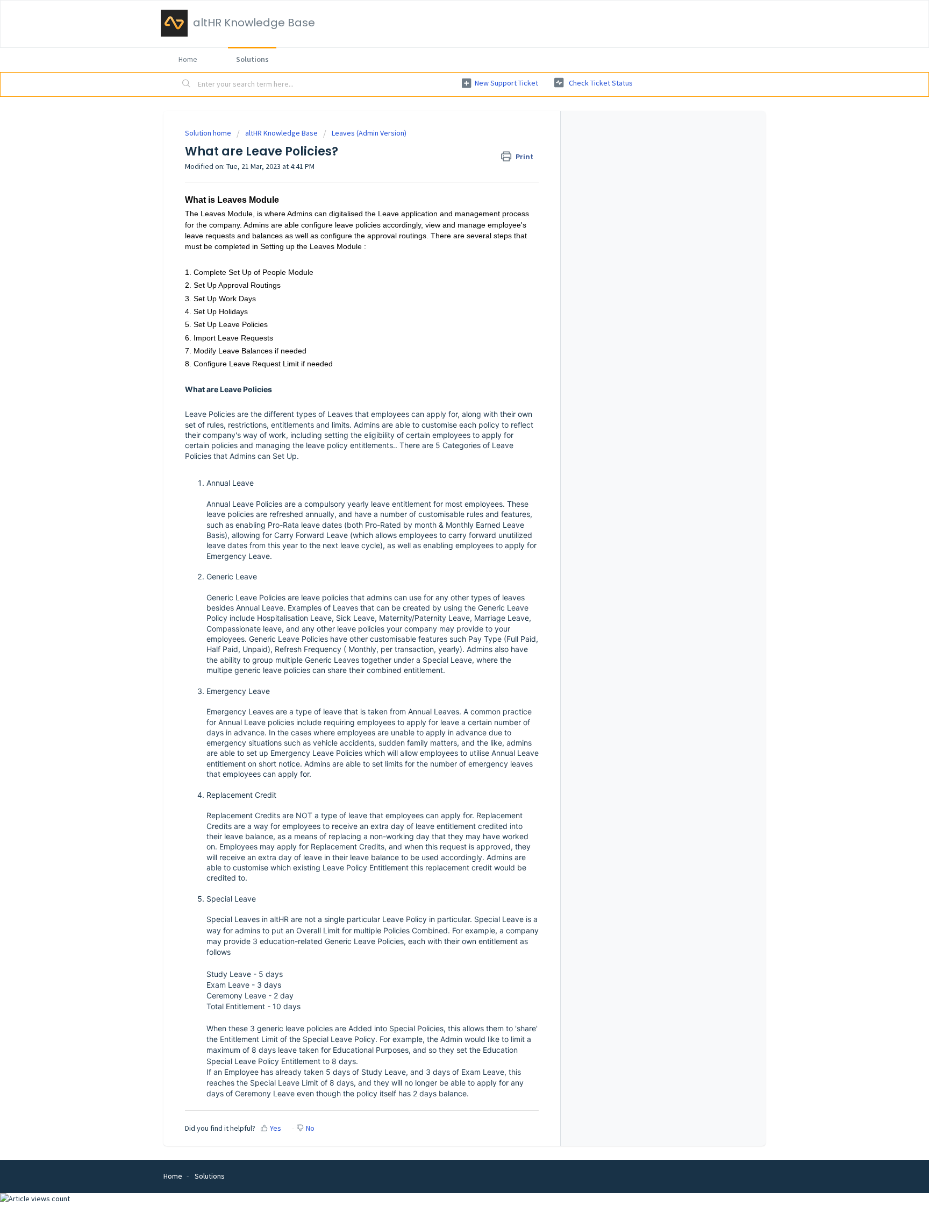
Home (187, 59)
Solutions (252, 59)
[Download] (444, 473)
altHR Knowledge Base (281, 133)
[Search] (186, 84)
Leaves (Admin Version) (369, 133)
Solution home (209, 133)
